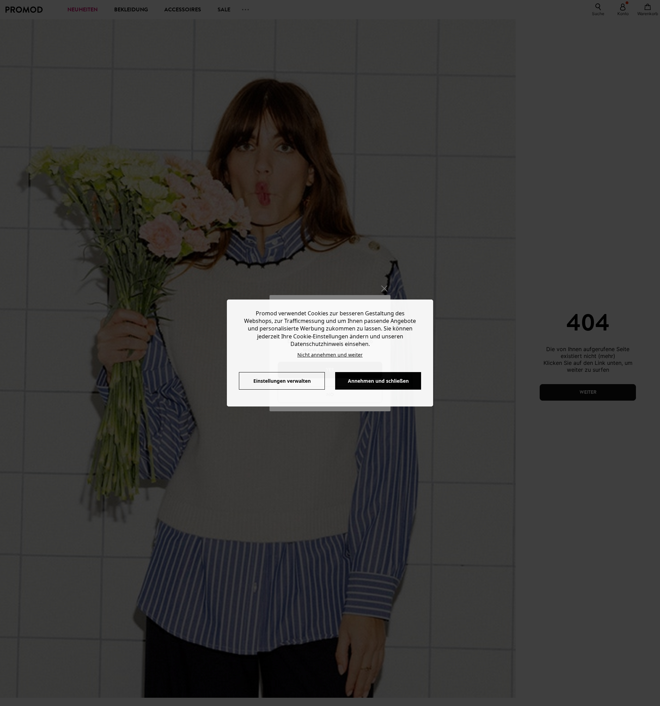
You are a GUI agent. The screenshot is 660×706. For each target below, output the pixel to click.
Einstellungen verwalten (282, 381)
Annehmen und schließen (378, 381)
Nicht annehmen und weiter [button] (330, 354)
